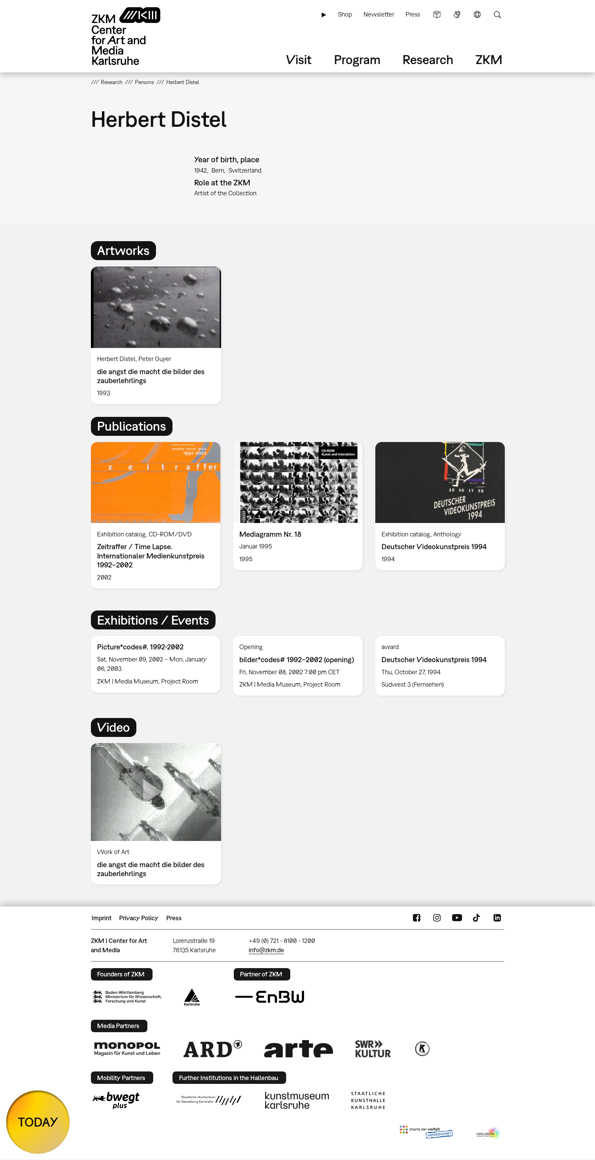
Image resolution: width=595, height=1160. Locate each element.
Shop (345, 14)
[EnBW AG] (269, 997)
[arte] (298, 1048)
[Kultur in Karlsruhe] (421, 1048)
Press (413, 14)
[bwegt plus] (116, 1100)
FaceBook (417, 918)
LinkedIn (497, 918)
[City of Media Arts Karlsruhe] (489, 1133)
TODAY (38, 1122)
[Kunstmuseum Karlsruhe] (297, 1100)
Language (477, 14)
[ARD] (213, 1048)
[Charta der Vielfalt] (426, 1133)
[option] (159, 335)
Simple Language (437, 14)
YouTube (457, 918)
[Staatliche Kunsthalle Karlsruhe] (368, 1100)
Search (497, 14)
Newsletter (379, 14)
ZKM (489, 59)
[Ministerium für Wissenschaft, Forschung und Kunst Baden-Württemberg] (127, 996)
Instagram (437, 918)
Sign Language (457, 14)
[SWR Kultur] (373, 1048)
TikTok (477, 918)
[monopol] (127, 1049)
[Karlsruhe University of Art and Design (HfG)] (208, 1100)
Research (428, 59)
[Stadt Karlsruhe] (192, 997)
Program (357, 59)
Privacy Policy (138, 918)
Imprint (102, 918)
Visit (299, 59)
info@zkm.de (266, 950)
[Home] (135, 36)
